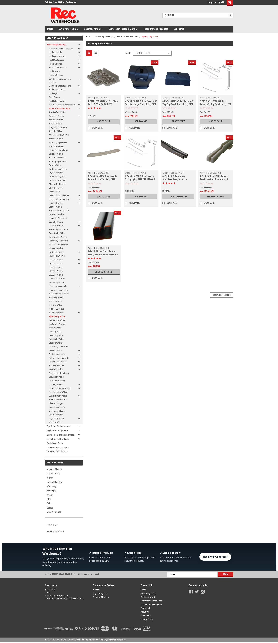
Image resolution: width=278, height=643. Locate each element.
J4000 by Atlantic (56, 267)
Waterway (51, 486)
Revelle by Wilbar (56, 369)
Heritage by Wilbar (56, 252)
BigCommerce (91, 640)
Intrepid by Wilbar (56, 248)
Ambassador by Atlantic (59, 135)
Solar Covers (54, 97)
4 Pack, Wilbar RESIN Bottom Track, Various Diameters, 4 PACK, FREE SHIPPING (214, 179)
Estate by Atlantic (56, 225)
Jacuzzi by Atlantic (57, 282)
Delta (49, 503)
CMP (49, 499)
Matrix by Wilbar (55, 305)
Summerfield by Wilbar (58, 392)
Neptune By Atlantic (57, 324)
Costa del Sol (54, 191)
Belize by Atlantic (56, 154)
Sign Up (221, 2)
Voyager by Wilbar (56, 418)
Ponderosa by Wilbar (57, 362)
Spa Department (92, 29)
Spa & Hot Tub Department (59, 426)
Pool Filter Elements (57, 101)
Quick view (103, 93)
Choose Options (178, 196)
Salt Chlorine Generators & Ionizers (60, 80)
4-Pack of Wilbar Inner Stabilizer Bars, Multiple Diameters (174, 179)
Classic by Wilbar (56, 188)
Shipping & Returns (101, 597)
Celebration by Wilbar (58, 176)
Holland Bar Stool (55, 482)
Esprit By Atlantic (56, 222)
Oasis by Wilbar (55, 331)
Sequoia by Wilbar (56, 377)
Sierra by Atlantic (56, 384)
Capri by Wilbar (55, 165)
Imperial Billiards (54, 469)
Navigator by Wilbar (57, 320)
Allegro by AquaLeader (58, 127)
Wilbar (49, 494)
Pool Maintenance (56, 60)
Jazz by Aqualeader (57, 278)
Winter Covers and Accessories (62, 104)
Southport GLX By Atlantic (59, 388)
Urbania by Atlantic (57, 407)
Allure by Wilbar (55, 131)
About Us (145, 612)
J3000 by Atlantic (56, 263)
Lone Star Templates (116, 640)
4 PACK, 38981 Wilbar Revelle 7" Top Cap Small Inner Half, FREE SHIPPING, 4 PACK (178, 104)
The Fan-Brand (53, 473)
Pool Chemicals (55, 52)
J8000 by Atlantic (56, 275)
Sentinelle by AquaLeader (59, 373)
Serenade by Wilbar (57, 380)
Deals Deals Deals (55, 443)
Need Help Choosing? (215, 556)
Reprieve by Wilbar (56, 365)
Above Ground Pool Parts (59, 108)
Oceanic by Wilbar (56, 335)
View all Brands (54, 511)
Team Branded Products (155, 29)
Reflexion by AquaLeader (59, 358)
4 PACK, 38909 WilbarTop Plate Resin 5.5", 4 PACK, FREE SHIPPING (103, 104)
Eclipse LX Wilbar (56, 203)
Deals (50, 29)
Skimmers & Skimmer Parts (60, 86)
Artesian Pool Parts (57, 112)
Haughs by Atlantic (57, 256)
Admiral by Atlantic (56, 120)
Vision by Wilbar (55, 422)
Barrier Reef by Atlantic (58, 150)
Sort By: (128, 53)
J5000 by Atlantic (56, 271)
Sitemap (71, 640)
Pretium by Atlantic (57, 354)
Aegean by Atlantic (56, 116)
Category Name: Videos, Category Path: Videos (58, 449)
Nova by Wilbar (55, 328)
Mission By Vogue (56, 309)
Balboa (50, 507)
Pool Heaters (54, 71)
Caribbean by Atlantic (58, 169)
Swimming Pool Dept (56, 44)
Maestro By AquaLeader (59, 293)
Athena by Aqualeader (58, 142)
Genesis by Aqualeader (58, 241)
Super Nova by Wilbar (58, 396)
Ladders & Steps (56, 75)
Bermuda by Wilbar (57, 157)
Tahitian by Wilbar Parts (58, 399)
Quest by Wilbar (55, 350)
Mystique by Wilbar (57, 316)
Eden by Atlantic (55, 207)
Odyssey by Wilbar (56, 339)
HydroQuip (51, 490)
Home (89, 37)
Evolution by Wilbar (57, 233)
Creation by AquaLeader (59, 195)
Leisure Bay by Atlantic (58, 290)
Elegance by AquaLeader (59, 210)
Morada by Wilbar (56, 312)
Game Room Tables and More (60, 434)
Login (211, 2)
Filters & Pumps (55, 64)
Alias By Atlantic (55, 123)
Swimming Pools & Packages (61, 48)
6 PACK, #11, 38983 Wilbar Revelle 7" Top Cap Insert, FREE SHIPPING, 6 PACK (215, 104)
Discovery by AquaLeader (59, 199)
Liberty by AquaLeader (58, 286)
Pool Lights (53, 93)
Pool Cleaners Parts (57, 89)
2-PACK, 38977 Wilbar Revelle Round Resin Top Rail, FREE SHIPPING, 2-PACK (102, 179)
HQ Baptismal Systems (57, 430)
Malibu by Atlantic (56, 297)
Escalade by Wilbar (57, 214)
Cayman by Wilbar (56, 172)
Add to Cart (103, 121)
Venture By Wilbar (56, 414)
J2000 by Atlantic (56, 260)
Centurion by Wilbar (57, 180)
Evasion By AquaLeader (58, 229)
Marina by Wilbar (56, 301)
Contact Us (146, 616)
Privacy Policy (147, 619)
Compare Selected (222, 295)
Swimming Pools (67, 29)
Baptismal (179, 29)
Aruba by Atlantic (56, 139)
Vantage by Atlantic (57, 411)
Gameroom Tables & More (122, 29)
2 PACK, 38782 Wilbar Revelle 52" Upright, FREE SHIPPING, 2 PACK (140, 179)
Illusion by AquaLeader (58, 244)
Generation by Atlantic (58, 237)
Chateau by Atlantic (57, 184)
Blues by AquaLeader (57, 161)
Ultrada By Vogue (56, 403)
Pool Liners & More (57, 56)
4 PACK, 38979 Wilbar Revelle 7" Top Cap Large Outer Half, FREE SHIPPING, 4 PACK (141, 104)
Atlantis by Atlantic (56, 146)
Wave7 (50, 477)
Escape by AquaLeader (58, 218)
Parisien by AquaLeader (58, 346)
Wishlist (96, 590)
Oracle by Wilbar (55, 343)
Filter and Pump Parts (58, 67)
